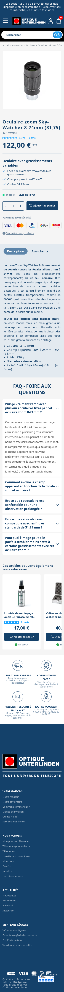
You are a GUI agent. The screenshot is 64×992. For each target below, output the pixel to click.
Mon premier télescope (15, 841)
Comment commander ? (16, 806)
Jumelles (7, 871)
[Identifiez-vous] (51, 21)
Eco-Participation (12, 940)
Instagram (8, 910)
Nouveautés (9, 895)
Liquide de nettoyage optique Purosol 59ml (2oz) (18, 615)
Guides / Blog (9, 816)
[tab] (16, 251)
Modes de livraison (13, 811)
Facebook (7, 905)
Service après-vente (13, 821)
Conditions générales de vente (19, 935)
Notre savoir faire (12, 801)
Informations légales (14, 930)
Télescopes (8, 851)
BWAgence (20, 982)
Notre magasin (10, 796)
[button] (6, 206)
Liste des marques (12, 876)
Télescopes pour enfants (16, 846)
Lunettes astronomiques (16, 856)
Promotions (9, 900)
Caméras (7, 866)
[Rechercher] (57, 34)
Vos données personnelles (17, 945)
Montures (8, 861)
